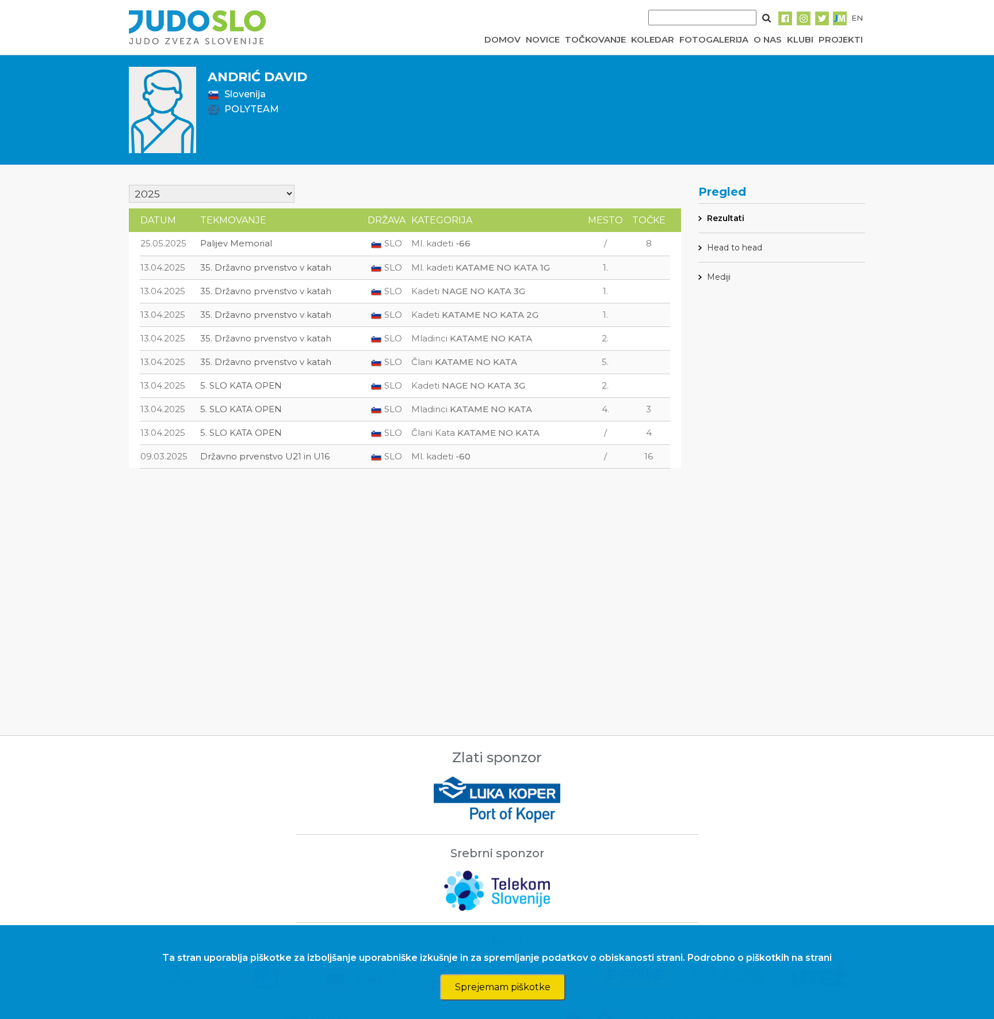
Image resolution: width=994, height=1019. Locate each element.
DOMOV (502, 39)
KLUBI (800, 39)
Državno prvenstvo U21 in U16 (265, 456)
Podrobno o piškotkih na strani (759, 957)
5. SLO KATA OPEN (241, 385)
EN (857, 17)
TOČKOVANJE (595, 39)
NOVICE (543, 39)
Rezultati (725, 218)
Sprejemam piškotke (502, 987)
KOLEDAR (652, 39)
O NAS (768, 39)
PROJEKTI (841, 39)
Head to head (734, 247)
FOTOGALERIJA (713, 39)
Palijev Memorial (236, 243)
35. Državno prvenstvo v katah (265, 267)
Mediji (719, 277)
